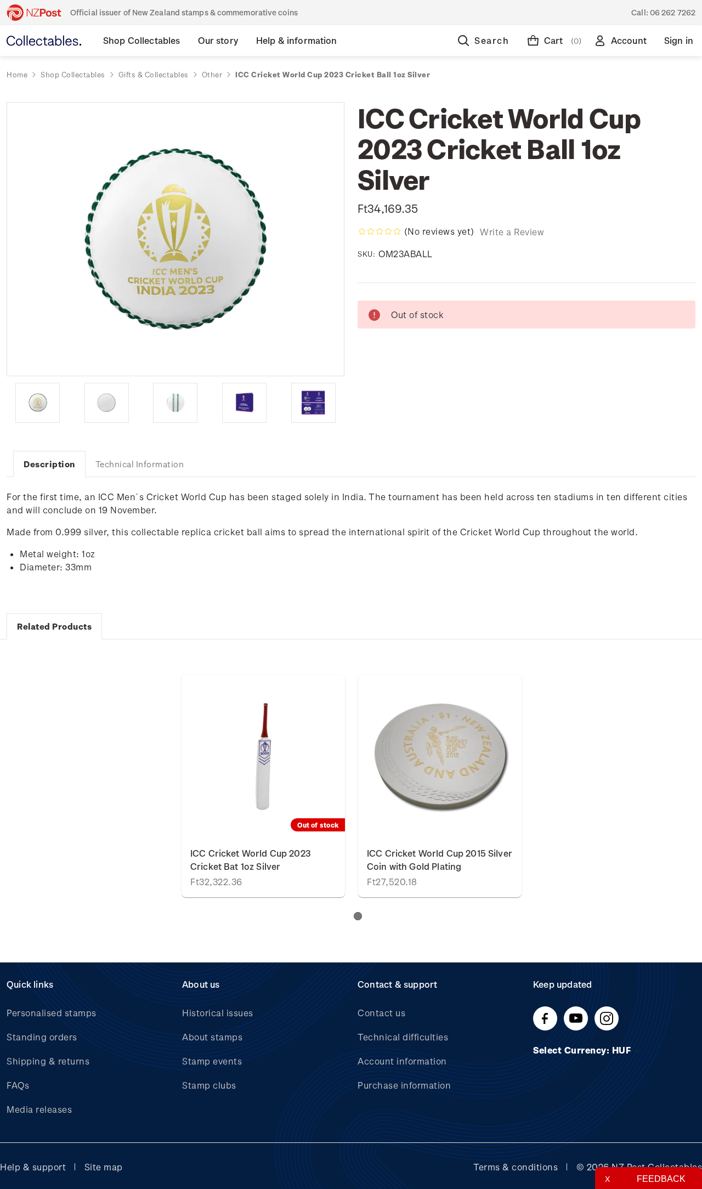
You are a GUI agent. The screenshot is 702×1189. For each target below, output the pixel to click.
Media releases (39, 1109)
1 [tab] (358, 916)
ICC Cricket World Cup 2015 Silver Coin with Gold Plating (439, 859)
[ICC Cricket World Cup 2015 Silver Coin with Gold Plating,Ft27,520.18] (440, 756)
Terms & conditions (515, 1167)
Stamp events (212, 1061)
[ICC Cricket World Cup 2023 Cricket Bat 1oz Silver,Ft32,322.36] (263, 756)
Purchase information (404, 1085)
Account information (402, 1061)
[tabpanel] (263, 786)
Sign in (678, 40)
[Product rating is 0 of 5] (379, 231)
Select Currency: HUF (583, 1050)
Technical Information (139, 464)
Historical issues (217, 1012)
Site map (103, 1167)
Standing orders (42, 1037)
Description (49, 464)
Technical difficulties (403, 1037)
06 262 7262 (672, 12)
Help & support (33, 1167)
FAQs (18, 1085)
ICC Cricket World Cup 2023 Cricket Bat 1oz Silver (250, 859)
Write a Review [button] (512, 232)
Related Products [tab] (54, 626)
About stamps (212, 1037)
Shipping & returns (48, 1061)
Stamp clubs (209, 1085)
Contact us (381, 1012)
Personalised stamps (52, 1012)
